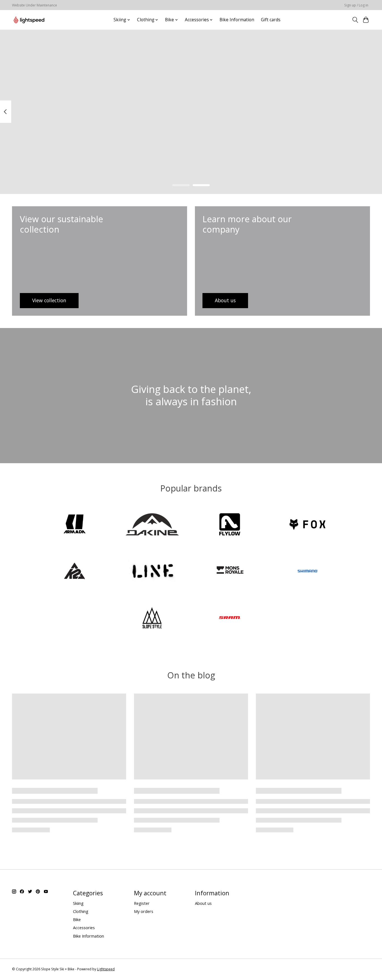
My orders (143, 911)
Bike (77, 919)
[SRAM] (230, 618)
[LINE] (152, 571)
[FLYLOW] (230, 525)
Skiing (78, 903)
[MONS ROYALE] (230, 571)
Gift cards (270, 20)
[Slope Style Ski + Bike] (29, 19)
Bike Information (237, 20)
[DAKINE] (152, 525)
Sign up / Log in (356, 5)
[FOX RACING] (307, 525)
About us (203, 903)
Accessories (84, 927)
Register (142, 903)
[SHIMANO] (307, 571)
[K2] (75, 571)
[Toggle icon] (355, 20)
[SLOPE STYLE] (152, 618)
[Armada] (75, 525)
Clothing (80, 911)
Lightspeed (106, 969)
